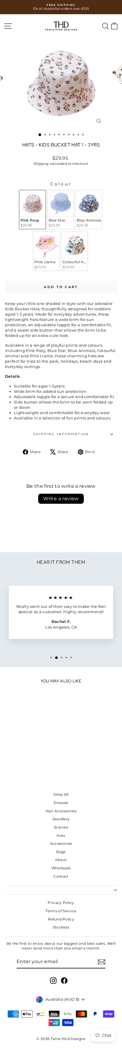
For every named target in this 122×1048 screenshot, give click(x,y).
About (61, 860)
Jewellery (61, 819)
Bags (60, 852)
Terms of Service (61, 911)
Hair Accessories (61, 811)
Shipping (41, 164)
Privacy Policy (61, 902)
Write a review (61, 498)
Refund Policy (61, 919)
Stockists (61, 927)
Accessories (61, 843)
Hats (61, 835)
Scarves (61, 827)
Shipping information (61, 434)
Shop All (61, 794)
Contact (60, 876)
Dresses (61, 802)
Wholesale (61, 868)
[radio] (32, 209)
